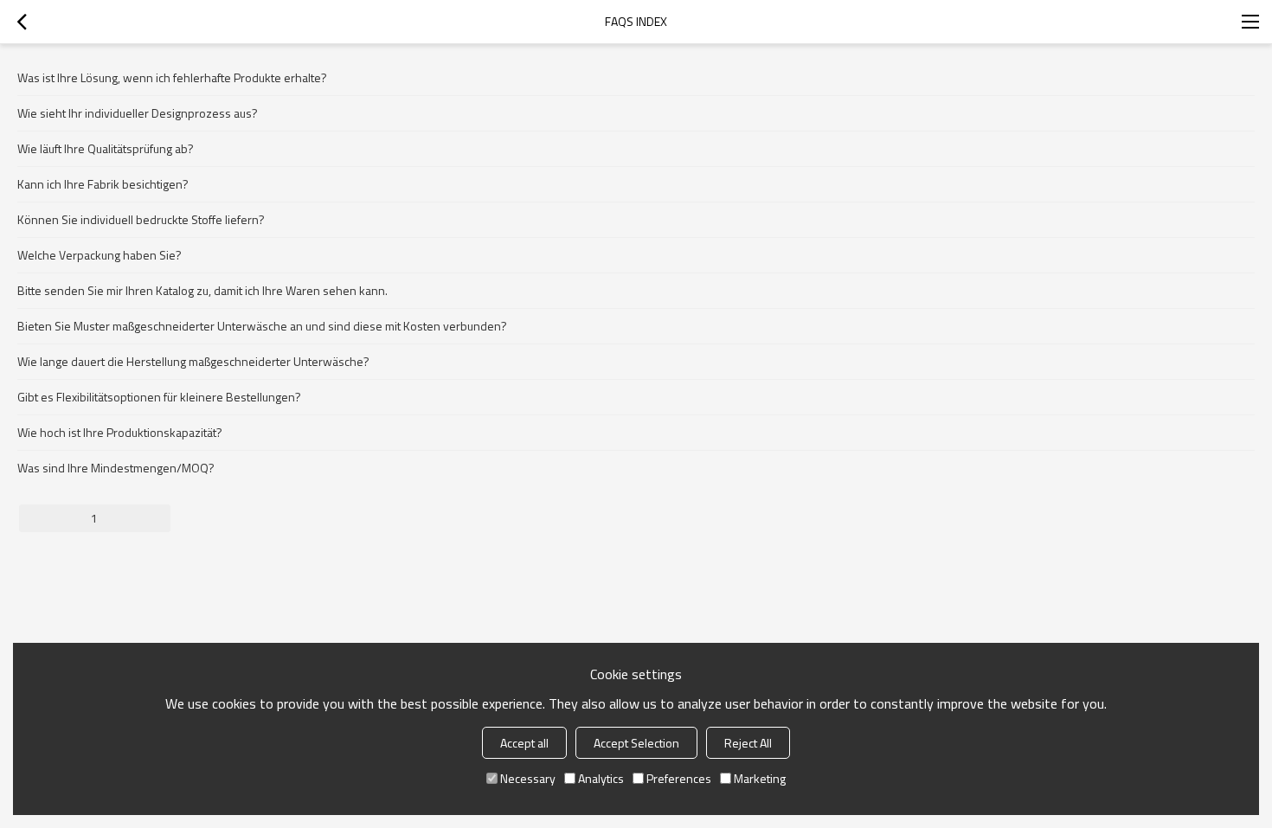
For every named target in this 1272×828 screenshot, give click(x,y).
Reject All (748, 743)
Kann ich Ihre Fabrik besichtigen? (103, 184)
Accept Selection (636, 743)
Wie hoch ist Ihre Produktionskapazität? (119, 432)
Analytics (601, 778)
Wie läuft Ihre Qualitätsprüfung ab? (105, 148)
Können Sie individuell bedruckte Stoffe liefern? (141, 219)
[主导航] (1250, 21)
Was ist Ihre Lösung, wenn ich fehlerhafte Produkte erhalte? (172, 77)
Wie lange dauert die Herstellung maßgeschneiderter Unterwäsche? (193, 361)
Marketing (760, 778)
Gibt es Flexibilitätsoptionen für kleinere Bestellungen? (159, 397)
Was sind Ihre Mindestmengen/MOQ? (116, 468)
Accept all (524, 743)
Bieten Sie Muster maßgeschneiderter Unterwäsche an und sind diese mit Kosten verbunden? (262, 326)
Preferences (678, 778)
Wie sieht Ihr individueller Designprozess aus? (137, 113)
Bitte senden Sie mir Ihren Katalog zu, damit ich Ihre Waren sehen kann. (202, 290)
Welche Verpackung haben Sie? (99, 255)
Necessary (528, 778)
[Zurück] (21, 21)
